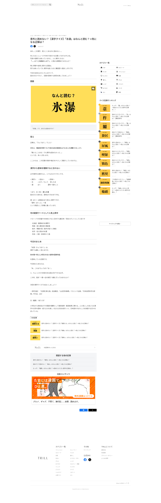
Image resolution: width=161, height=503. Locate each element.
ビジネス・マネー (74, 461)
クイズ (72, 472)
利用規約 (103, 455)
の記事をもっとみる (50, 347)
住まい (57, 461)
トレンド (58, 469)
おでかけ (58, 467)
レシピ (72, 464)
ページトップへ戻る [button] (114, 223)
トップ (31, 35)
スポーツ (72, 475)
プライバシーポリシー (107, 458)
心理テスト (58, 478)
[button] (50, 5)
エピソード (58, 455)
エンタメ (72, 469)
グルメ (57, 464)
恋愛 (57, 458)
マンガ (72, 455)
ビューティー (73, 453)
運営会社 (103, 453)
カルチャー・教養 (74, 467)
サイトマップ (87, 453)
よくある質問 (104, 461)
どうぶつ (58, 472)
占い (71, 478)
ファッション (59, 453)
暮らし (72, 458)
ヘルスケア (58, 475)
